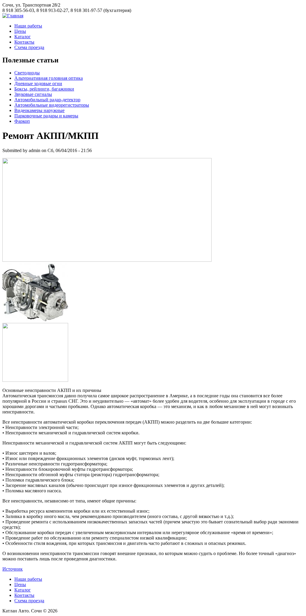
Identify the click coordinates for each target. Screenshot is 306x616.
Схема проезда (29, 47)
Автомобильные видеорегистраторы (51, 105)
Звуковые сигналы (33, 94)
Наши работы (28, 25)
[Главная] (12, 15)
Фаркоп (22, 121)
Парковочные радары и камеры (46, 115)
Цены (20, 31)
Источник (12, 568)
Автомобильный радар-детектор (47, 99)
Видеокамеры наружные (39, 110)
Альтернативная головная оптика (48, 78)
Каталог (22, 36)
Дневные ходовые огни (38, 83)
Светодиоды (27, 72)
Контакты (24, 42)
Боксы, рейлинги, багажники (44, 88)
